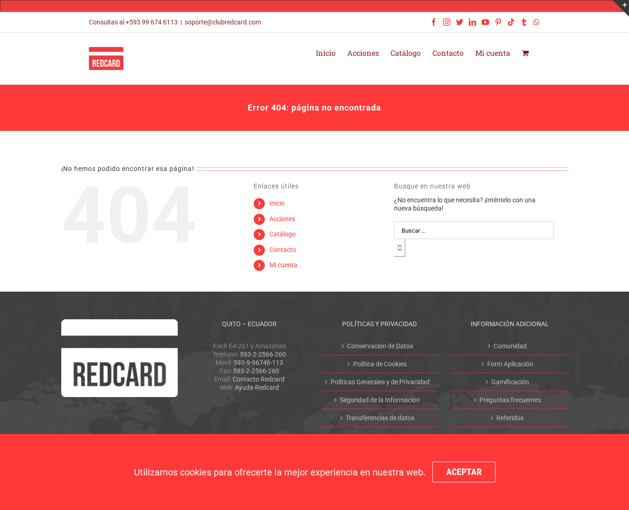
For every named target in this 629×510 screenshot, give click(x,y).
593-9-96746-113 (258, 362)
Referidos (510, 418)
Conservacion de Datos (380, 346)
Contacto (282, 249)
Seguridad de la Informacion (380, 400)
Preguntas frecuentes (510, 400)
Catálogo (282, 234)
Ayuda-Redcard (257, 387)
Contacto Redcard (259, 379)
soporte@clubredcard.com (223, 22)
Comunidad (510, 346)
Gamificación (510, 382)
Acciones (282, 219)
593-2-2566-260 (263, 354)
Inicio (277, 203)
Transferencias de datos (380, 418)
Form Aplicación (510, 364)
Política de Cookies (380, 364)
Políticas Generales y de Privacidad (380, 382)
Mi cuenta (283, 265)
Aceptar (464, 471)
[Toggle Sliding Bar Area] (620, 8)
